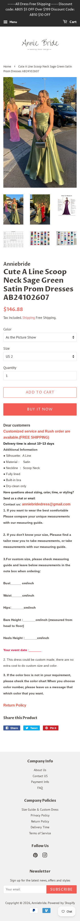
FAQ (40, 788)
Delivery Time (40, 827)
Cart (73, 22)
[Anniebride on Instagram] (44, 856)
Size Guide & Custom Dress (40, 809)
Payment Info (40, 782)
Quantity (9, 367)
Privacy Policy (40, 815)
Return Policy (40, 821)
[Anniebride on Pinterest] (35, 856)
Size (6, 348)
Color (7, 329)
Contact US (40, 776)
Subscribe (61, 889)
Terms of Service (40, 833)
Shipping (28, 317)
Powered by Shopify (61, 903)
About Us (40, 770)
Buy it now (40, 409)
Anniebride (39, 903)
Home (7, 67)
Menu (13, 22)
